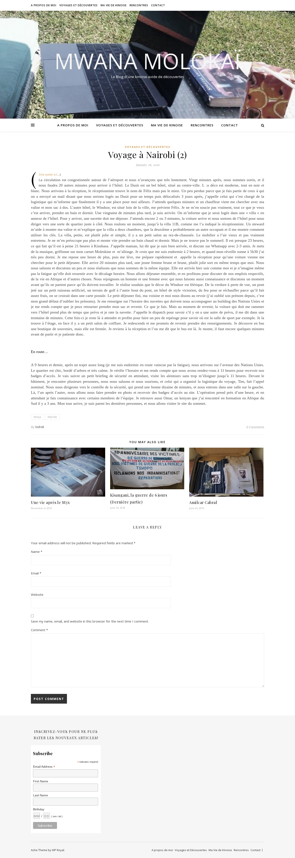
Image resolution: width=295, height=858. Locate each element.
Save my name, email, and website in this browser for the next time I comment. (90, 621)
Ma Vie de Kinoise (114, 5)
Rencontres (139, 5)
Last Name (40, 795)
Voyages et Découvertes (78, 5)
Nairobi (52, 417)
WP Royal (58, 850)
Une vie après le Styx (50, 502)
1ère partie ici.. (49, 174)
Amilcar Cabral (203, 502)
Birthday (38, 809)
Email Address (44, 767)
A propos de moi (43, 5)
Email (36, 573)
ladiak (39, 427)
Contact (158, 5)
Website (37, 594)
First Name (40, 781)
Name (36, 551)
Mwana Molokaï (147, 61)
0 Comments (255, 427)
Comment (39, 630)
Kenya (37, 417)
